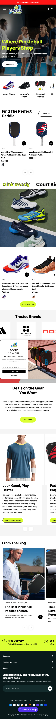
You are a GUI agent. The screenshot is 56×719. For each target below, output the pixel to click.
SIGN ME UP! (14, 371)
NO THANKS (14, 375)
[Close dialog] (54, 341)
